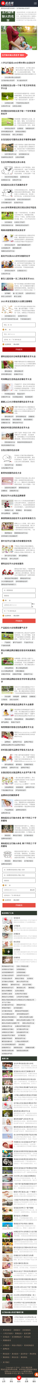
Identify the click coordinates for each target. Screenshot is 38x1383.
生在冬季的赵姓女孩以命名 (13, 162)
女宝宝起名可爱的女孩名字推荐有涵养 (18, 140)
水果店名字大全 (7, 1026)
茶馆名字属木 (6, 1008)
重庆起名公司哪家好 (21, 1216)
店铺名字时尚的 (7, 1038)
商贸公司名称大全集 (26, 1017)
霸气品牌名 (5, 722)
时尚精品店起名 (10, 394)
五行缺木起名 (28, 835)
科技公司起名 (17, 1345)
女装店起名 (19, 787)
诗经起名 (16, 1330)
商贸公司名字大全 (28, 1023)
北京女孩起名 (19, 990)
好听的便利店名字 (21, 581)
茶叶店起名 (27, 510)
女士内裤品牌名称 (7, 671)
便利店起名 (8, 371)
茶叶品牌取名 (5, 513)
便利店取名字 (18, 371)
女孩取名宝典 (9, 103)
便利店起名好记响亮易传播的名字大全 (18, 356)
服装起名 (5, 984)
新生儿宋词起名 (18, 134)
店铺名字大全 (18, 374)
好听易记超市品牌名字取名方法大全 (17, 750)
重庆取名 (31, 987)
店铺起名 (31, 416)
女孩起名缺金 (21, 972)
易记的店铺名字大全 (8, 445)
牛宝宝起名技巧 (25, 319)
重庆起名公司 (21, 987)
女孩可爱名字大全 (10, 154)
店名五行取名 (27, 984)
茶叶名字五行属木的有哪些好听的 (16, 541)
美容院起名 (8, 533)
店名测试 (22, 1044)
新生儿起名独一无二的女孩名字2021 (17, 279)
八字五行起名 (8, 1333)
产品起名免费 (5, 645)
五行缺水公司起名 (8, 981)
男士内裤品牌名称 (22, 668)
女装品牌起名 (9, 787)
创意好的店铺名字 (10, 487)
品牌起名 (15, 513)
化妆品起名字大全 (22, 1032)
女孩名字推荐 (19, 157)
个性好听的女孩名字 (22, 103)
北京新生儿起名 (7, 994)
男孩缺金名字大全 (8, 966)
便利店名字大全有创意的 (12, 564)
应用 (26, 1381)
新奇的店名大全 (24, 487)
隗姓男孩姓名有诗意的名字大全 (25, 1127)
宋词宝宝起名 (5, 134)
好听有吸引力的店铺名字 (9, 536)
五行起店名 (21, 1035)
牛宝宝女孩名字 (7, 978)
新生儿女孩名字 (6, 296)
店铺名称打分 (6, 1047)
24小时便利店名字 (7, 581)
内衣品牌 (8, 696)
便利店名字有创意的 (11, 578)
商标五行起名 (17, 835)
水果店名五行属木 (8, 1032)
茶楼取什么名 (9, 510)
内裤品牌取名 (9, 668)
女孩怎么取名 (17, 106)
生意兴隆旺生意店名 (21, 1263)
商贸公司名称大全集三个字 (25, 1020)
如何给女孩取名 (20, 131)
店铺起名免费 (30, 1047)
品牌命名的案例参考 (10, 795)
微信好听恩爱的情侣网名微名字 (25, 1279)
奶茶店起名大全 (10, 442)
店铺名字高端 (17, 674)
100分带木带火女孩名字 (12, 77)
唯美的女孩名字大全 (8, 251)
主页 (3, 1381)
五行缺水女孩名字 (8, 975)
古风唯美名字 (5, 248)
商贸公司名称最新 (8, 1020)
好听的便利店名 (6, 374)
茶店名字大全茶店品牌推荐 (13, 496)
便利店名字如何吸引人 (8, 584)
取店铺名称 (29, 397)
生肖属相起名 (17, 1337)
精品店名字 (21, 394)
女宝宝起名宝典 (10, 199)
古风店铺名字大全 (7, 468)
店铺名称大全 (14, 490)
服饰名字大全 (15, 984)
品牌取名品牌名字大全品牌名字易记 (13, 745)
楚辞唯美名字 (17, 248)
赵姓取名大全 (5, 180)
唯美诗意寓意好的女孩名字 (13, 230)
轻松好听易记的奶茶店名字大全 (15, 428)
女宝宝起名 (8, 222)
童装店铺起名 (5, 419)
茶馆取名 (19, 510)
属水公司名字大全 (22, 981)
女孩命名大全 (24, 177)
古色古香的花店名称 (10, 450)
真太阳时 (16, 344)
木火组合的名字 (22, 80)
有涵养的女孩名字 (7, 157)
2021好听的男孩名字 (9, 1044)
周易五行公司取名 (8, 997)
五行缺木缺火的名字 (8, 16)
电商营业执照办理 (8, 1050)
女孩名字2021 (30, 293)
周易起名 (18, 1333)
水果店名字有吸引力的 (22, 1026)
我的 (34, 1381)
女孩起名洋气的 (7, 1053)
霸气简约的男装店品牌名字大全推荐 (17, 705)
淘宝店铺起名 (17, 419)
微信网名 (24, 1357)
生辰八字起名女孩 (22, 966)
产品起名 (8, 642)
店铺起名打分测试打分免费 (24, 1255)
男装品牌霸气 (30, 719)
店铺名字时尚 (5, 674)
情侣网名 (6, 1357)
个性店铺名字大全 (7, 790)
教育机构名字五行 (8, 987)
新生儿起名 (17, 296)
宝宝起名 (17, 918)
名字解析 (8, 293)
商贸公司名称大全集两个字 (10, 1023)
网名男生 (33, 1354)
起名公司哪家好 (7, 990)
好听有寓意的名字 (7, 131)
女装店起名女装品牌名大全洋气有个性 (18, 772)
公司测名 (17, 950)
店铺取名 (4, 490)
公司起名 (4, 699)
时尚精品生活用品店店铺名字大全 (16, 379)
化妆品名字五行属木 (8, 1035)
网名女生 (15, 1357)
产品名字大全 (28, 642)
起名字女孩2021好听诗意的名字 (15, 256)
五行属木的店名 (7, 1011)
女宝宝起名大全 (24, 154)
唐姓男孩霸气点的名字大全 (24, 1119)
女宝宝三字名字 (19, 222)
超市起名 (19, 764)
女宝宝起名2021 (10, 316)
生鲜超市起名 (28, 764)
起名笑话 (24, 1354)
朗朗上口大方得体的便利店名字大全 (17, 402)
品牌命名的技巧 (21, 810)
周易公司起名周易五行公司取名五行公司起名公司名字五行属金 (18, 1000)
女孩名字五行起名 (21, 994)
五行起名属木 (18, 1008)
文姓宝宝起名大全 (7, 225)
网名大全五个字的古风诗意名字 (25, 1271)
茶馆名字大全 (21, 1005)
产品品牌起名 (9, 810)
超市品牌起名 (9, 764)
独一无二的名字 (18, 293)
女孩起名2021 (22, 270)
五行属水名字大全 (22, 1029)
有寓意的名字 (30, 128)
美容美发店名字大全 (21, 533)
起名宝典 (27, 1333)
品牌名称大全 (5, 813)
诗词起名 (6, 1337)
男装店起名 (8, 719)
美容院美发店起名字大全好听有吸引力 (18, 518)
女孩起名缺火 (21, 969)
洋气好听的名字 (20, 790)
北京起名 (30, 978)
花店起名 (19, 465)
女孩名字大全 (5, 106)
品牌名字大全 (17, 742)
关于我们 (6, 1362)
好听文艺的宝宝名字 (23, 199)
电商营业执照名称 (22, 1050)
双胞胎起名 (7, 1340)
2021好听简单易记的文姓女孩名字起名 (18, 207)
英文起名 (15, 1354)
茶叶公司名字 (14, 558)
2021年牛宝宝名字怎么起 (9, 319)
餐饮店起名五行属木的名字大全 (25, 1247)
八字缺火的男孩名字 (21, 1041)
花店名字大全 (9, 465)
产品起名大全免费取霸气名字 (14, 628)
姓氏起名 (27, 1337)
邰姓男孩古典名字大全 (22, 1111)
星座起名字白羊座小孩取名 (24, 1224)
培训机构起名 (29, 1345)
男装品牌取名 (18, 719)
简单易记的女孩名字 (22, 225)
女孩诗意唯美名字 (8, 972)
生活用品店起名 (18, 397)
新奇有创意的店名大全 (11, 473)
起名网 (12, 8)
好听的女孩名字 (10, 128)
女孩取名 (20, 128)
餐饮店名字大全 (20, 1038)
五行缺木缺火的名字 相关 (13, 55)
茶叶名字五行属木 (10, 555)
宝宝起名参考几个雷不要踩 (24, 1208)
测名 (11, 1381)
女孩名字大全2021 (23, 975)
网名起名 (6, 1354)
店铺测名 (17, 957)
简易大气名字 (15, 722)
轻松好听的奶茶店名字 (24, 442)
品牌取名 (8, 742)
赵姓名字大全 (17, 180)
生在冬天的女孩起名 (11, 177)
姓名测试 (17, 942)
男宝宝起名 (7, 1330)
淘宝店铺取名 (28, 419)
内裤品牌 (16, 696)
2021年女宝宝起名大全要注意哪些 (16, 301)
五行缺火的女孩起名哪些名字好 (25, 1103)
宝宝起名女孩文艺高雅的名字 (14, 185)
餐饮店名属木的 (7, 1041)
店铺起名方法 (5, 422)
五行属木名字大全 (8, 1005)
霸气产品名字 (17, 642)
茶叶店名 (4, 558)
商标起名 (8, 835)
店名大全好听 (14, 699)
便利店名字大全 (18, 422)
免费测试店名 (18, 1047)
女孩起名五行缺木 (8, 969)
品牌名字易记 (28, 742)
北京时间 (8, 344)
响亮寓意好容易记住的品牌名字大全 (17, 727)
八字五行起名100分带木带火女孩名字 (18, 63)
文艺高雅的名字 (6, 202)
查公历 (33, 605)
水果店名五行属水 (8, 1029)
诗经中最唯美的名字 (23, 245)
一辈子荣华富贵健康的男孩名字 (25, 1184)
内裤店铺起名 (19, 671)
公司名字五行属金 (22, 997)
